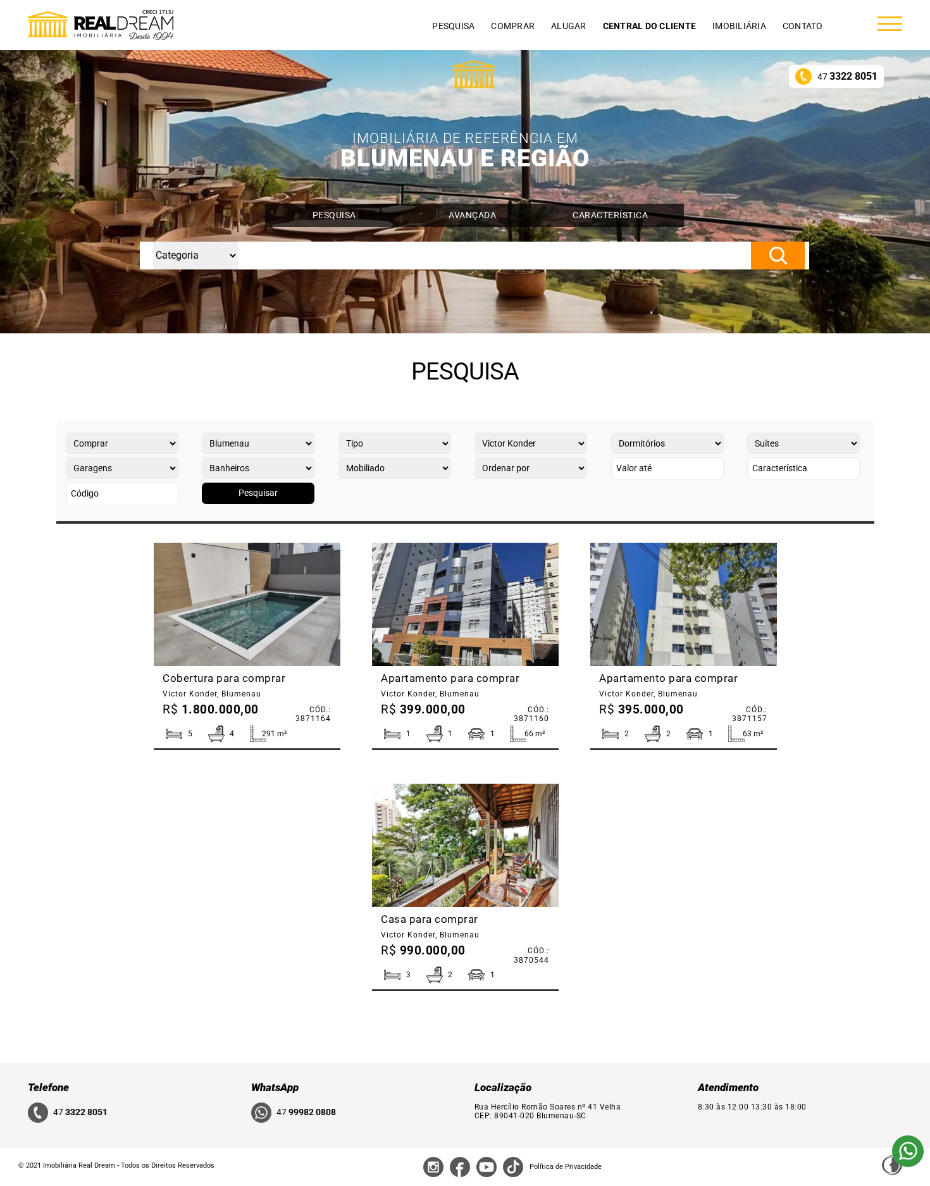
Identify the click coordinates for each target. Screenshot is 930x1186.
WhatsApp (275, 1087)
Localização (502, 1087)
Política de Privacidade (566, 1167)
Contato (803, 26)
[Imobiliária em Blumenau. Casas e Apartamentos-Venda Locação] (100, 24)
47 (847, 76)
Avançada (472, 215)
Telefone (48, 1087)
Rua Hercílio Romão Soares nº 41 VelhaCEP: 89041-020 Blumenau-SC (547, 1111)
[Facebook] (460, 1167)
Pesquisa (453, 26)
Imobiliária (739, 26)
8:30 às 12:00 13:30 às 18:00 (752, 1107)
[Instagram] (433, 1167)
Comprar (513, 26)
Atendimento (728, 1087)
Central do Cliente (650, 26)
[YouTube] (486, 1167)
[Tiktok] (513, 1167)
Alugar (568, 26)
